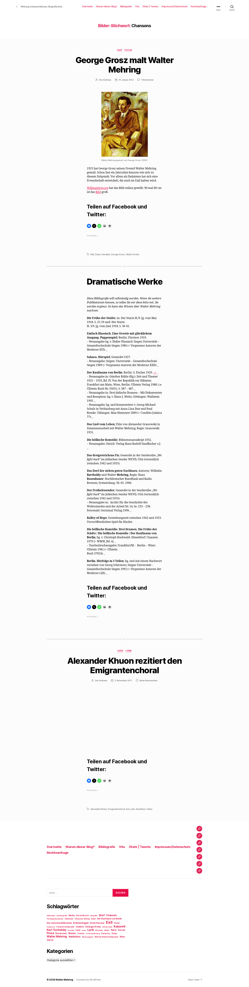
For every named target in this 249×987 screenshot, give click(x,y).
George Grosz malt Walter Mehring (124, 64)
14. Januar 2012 (126, 80)
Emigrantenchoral (116, 809)
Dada (97, 254)
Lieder (84, 930)
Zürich (50, 940)
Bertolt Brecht (82, 915)
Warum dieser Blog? (106, 6)
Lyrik (129, 651)
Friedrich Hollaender (65, 927)
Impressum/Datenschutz (175, 6)
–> (154, 372)
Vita (137, 6)
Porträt (135, 254)
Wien (122, 936)
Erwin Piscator (97, 923)
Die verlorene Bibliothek (59, 923)
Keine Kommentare (149, 680)
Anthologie (51, 916)
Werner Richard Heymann (106, 937)
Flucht (117, 923)
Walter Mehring (57, 936)
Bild (98, 192)
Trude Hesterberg (93, 933)
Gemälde (105, 254)
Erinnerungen (81, 922)
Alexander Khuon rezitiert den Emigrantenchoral (124, 665)
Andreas (107, 80)
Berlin (72, 915)
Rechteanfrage (198, 6)
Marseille (99, 930)
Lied (78, 930)
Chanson (111, 915)
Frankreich (51, 927)
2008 (120, 651)
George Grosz (118, 254)
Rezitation (141, 809)
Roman (72, 933)
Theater (80, 933)
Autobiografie (62, 916)
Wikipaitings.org (97, 188)
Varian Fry (105, 933)
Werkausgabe (87, 937)
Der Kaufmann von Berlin (109, 918)
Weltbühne (74, 936)
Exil (127, 809)
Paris (114, 930)
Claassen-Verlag (82, 919)
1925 (119, 50)
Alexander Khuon (99, 809)
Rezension (61, 933)
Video (149, 809)
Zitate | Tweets (150, 6)
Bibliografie (126, 6)
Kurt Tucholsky (56, 929)
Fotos (128, 50)
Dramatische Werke (124, 281)
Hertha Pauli (107, 927)
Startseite (87, 6)
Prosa (50, 933)
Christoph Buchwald (55, 919)
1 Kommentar (147, 80)
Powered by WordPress (88, 979)
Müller (106, 930)
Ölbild (128, 254)
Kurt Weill (71, 930)
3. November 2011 (123, 680)
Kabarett (119, 926)
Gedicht (80, 927)
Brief (102, 915)
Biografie (94, 916)
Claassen (69, 919)
